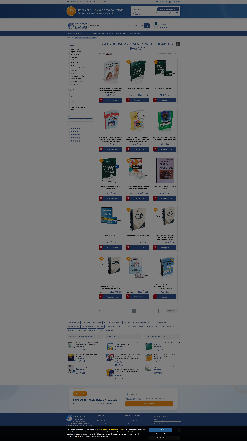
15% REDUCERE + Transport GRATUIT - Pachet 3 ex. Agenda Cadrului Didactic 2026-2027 (110, 287)
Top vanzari (109, 33)
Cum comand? (71, 2)
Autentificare (174, 2)
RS (73, 38)
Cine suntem (100, 420)
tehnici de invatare (88, 326)
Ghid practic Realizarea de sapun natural (165, 188)
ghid (152, 322)
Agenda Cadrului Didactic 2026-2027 (138, 236)
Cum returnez (102, 2)
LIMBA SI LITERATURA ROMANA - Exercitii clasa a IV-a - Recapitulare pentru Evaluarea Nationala (137, 139)
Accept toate (160, 429)
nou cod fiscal (81, 330)
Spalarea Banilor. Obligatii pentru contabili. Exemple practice (138, 188)
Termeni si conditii (131, 420)
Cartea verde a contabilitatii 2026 (138, 88)
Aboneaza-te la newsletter (132, 33)
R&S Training (158, 420)
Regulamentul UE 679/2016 (134, 399)
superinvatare (161, 322)
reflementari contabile (152, 326)
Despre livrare (92, 2)
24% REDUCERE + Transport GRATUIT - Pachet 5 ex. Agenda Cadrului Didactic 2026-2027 (165, 237)
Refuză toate (161, 438)
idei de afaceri (116, 322)
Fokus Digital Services (161, 416)
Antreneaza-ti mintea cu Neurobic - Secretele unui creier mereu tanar (165, 138)
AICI (78, 436)
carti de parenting (74, 322)
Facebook (128, 424)
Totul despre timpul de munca (138, 285)
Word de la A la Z (110, 236)
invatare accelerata (142, 322)
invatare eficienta (73, 326)
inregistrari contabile (123, 326)
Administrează (160, 434)
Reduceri (118, 33)
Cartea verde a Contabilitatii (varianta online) (110, 188)
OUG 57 (100, 330)
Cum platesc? (81, 2)
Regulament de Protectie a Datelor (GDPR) (110, 430)
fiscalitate (107, 322)
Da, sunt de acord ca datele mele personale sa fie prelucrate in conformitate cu (146, 398)
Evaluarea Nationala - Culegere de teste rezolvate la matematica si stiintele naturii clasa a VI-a (110, 139)
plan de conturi (138, 326)
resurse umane (129, 322)
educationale (97, 322)
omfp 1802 (71, 330)
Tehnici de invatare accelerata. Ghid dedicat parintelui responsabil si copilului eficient (110, 90)
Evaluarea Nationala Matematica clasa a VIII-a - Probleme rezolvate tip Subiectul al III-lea (165, 287)
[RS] (77, 26)
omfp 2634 (92, 330)
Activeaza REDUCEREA (168, 9)
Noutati (101, 33)
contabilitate (86, 322)
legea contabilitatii (168, 326)
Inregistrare (161, 2)
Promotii (94, 33)
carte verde (100, 326)
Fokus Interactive (159, 423)
